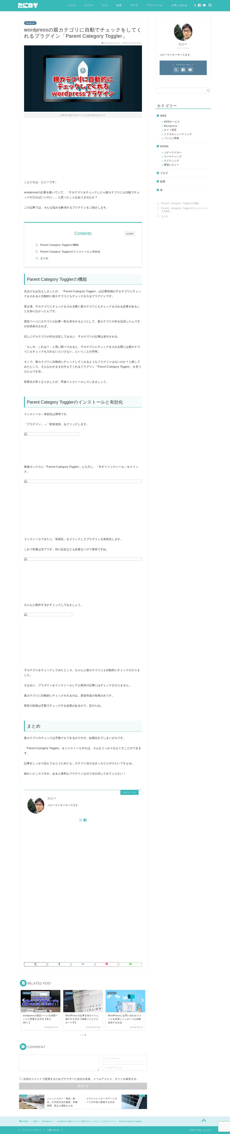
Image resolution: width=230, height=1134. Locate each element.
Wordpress (30, 23)
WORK (89, 5)
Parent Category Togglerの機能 (59, 244)
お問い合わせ (179, 5)
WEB (105, 5)
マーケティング (173, 156)
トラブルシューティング (178, 134)
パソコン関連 (171, 138)
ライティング (171, 160)
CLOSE (129, 234)
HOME (72, 5)
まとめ (44, 258)
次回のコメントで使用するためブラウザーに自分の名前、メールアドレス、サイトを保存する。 (81, 1078)
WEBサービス (172, 121)
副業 (119, 5)
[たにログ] (27, 8)
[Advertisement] (83, 151)
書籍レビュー (171, 165)
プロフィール (155, 5)
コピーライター (173, 152)
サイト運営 (170, 130)
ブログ (134, 5)
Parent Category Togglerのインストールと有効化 (70, 251)
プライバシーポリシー (32, 1130)
